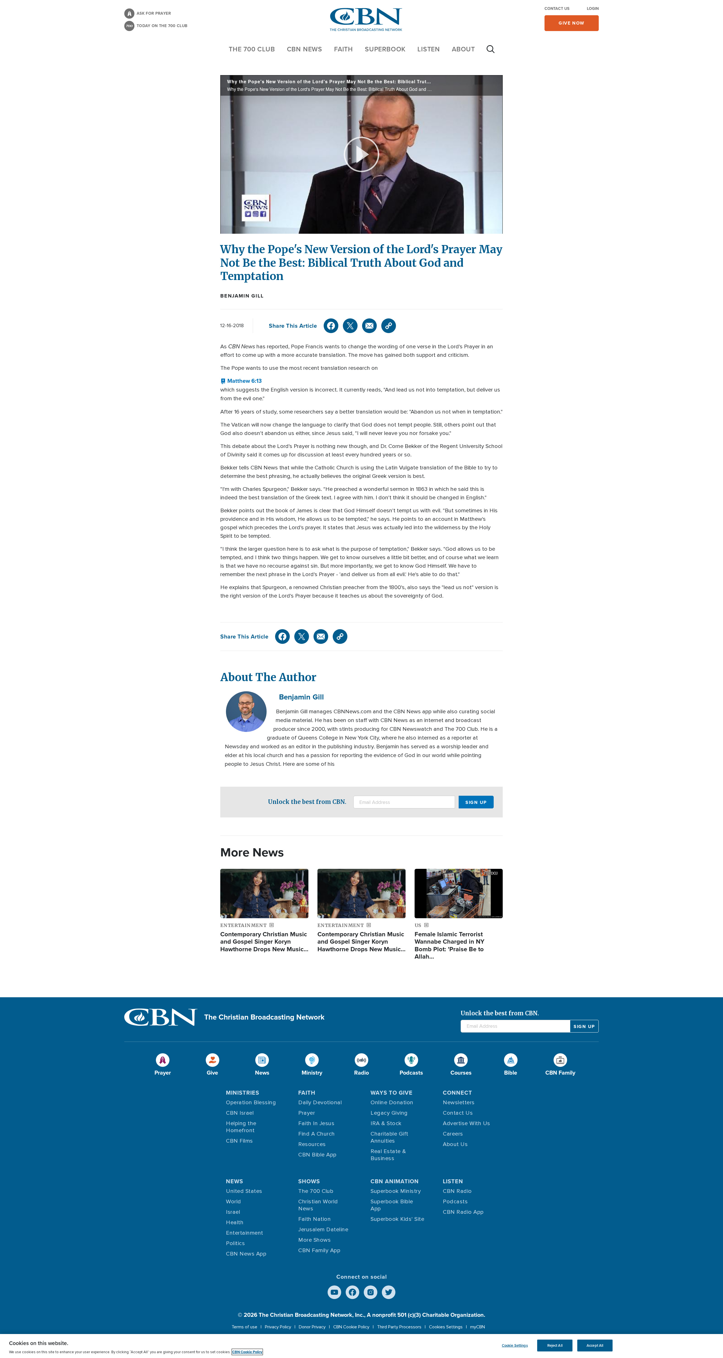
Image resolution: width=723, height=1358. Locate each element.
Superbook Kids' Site (397, 1219)
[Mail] (369, 325)
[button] (241, 380)
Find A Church (316, 1133)
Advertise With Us (466, 1123)
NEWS (234, 1181)
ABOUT (463, 49)
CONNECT (457, 1092)
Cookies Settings (446, 1327)
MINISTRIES (242, 1092)
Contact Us (557, 8)
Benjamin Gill (241, 295)
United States (244, 1191)
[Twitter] (350, 325)
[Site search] (490, 52)
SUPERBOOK (385, 49)
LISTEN (428, 49)
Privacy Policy (278, 1327)
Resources (312, 1144)
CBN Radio (457, 1191)
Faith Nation (314, 1219)
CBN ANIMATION (395, 1181)
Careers (453, 1133)
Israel (233, 1212)
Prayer (306, 1113)
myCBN (477, 1327)
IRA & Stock (386, 1123)
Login (593, 8)
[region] (361, 1346)
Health (234, 1222)
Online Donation (392, 1102)
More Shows (314, 1240)
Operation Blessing (251, 1102)
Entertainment (244, 1233)
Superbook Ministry (396, 1191)
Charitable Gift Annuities (389, 1137)
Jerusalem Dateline (323, 1229)
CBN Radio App (463, 1212)
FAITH (343, 49)
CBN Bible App (317, 1154)
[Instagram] (370, 1292)
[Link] (388, 325)
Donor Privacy (312, 1327)
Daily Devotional (320, 1102)
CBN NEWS (304, 49)
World (233, 1201)
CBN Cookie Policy (351, 1327)
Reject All (555, 1345)
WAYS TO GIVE (392, 1092)
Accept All (595, 1345)
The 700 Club (252, 49)
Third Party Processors (399, 1327)
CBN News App (246, 1253)
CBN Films (239, 1141)
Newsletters (459, 1102)
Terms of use (244, 1327)
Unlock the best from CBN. (307, 801)
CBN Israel (240, 1113)
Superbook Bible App (392, 1205)
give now (572, 23)
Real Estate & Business (388, 1155)
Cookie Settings (515, 1345)
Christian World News (318, 1205)
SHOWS (309, 1181)
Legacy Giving (389, 1113)
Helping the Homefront (241, 1127)
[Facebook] (331, 325)
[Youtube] (334, 1292)
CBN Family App (319, 1250)
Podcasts (455, 1201)
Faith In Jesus (316, 1123)
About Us (455, 1144)
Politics (235, 1243)
